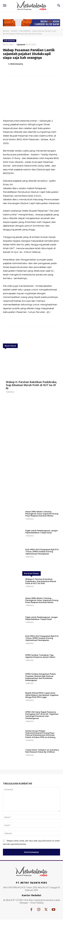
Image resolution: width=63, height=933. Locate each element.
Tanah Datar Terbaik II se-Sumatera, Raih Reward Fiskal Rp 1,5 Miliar (42, 751)
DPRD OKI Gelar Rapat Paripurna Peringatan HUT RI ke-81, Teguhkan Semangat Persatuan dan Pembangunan (41, 715)
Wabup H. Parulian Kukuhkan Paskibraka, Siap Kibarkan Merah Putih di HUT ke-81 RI (31, 385)
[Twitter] (22, 71)
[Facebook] (15, 71)
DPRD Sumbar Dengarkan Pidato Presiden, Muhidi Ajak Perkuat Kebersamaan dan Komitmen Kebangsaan (40, 677)
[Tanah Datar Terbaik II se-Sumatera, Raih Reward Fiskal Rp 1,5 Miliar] (13, 757)
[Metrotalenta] (5, 64)
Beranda (6, 31)
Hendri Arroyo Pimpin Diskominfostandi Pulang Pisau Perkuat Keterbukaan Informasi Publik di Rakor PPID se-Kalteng (40, 734)
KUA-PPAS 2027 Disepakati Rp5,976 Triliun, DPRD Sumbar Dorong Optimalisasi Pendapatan (42, 551)
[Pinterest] (29, 71)
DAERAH (14, 31)
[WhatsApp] (35, 71)
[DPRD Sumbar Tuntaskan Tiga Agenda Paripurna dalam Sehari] (13, 662)
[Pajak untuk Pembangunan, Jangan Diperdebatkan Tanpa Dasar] (13, 537)
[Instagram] (38, 909)
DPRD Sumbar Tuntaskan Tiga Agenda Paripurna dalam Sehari (40, 656)
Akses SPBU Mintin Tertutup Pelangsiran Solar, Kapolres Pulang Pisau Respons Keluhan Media (41, 513)
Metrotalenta (17, 64)
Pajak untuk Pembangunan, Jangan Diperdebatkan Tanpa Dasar (41, 531)
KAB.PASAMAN (24, 31)
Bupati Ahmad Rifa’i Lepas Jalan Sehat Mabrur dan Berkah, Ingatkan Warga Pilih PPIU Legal (41, 695)
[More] (42, 71)
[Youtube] (53, 909)
